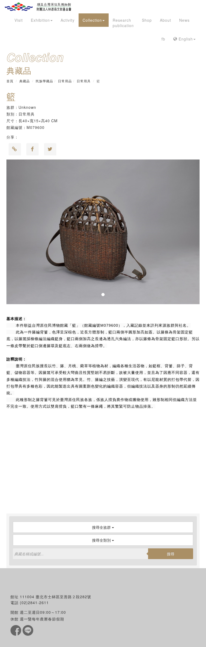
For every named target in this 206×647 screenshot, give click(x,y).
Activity (68, 20)
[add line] (28, 630)
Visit (18, 20)
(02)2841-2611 (34, 602)
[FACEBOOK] (16, 630)
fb (163, 39)
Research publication (123, 22)
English (185, 39)
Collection (92, 20)
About (165, 20)
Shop (147, 20)
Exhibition (40, 20)
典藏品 (24, 81)
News (184, 20)
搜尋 (170, 553)
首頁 (9, 81)
